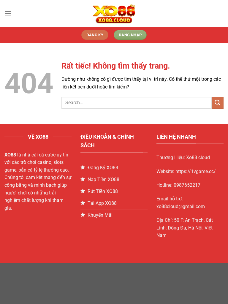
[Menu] (8, 13)
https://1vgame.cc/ (195, 171)
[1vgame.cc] (114, 13)
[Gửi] (218, 102)
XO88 (10, 155)
